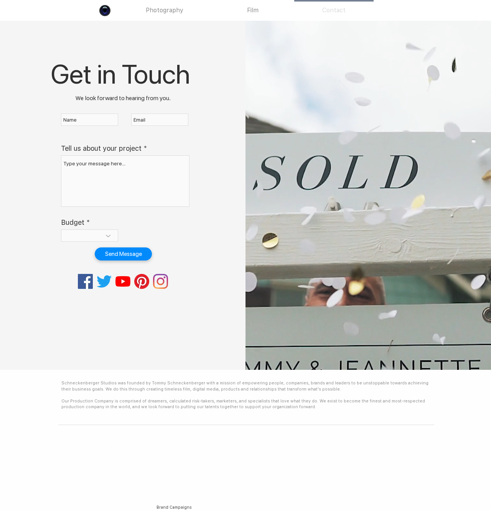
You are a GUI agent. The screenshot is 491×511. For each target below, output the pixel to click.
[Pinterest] (141, 281)
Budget (72, 222)
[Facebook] (85, 281)
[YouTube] (122, 281)
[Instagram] (160, 281)
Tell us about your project (101, 148)
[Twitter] (104, 281)
